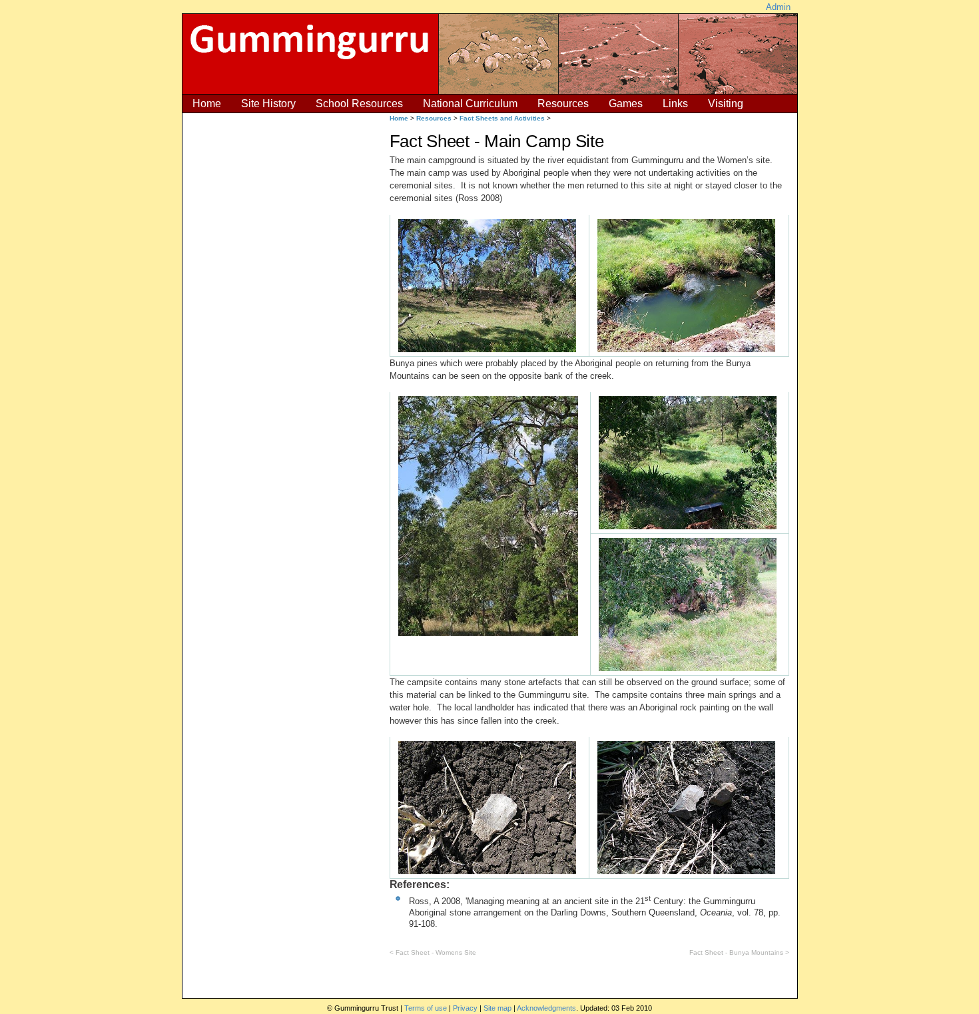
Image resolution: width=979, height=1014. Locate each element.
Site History (268, 103)
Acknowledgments (546, 1008)
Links (675, 103)
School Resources (359, 103)
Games (626, 103)
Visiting (725, 103)
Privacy (465, 1008)
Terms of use (425, 1008)
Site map (497, 1008)
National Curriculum (470, 103)
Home (206, 103)
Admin (778, 7)
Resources (563, 103)
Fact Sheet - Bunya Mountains (736, 952)
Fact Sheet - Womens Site (436, 952)
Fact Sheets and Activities (502, 118)
